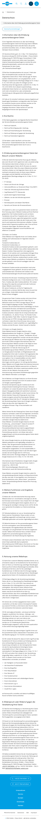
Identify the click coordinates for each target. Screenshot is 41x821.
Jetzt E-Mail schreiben (22, 784)
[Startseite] (3, 12)
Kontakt (20, 798)
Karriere (20, 805)
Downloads (20, 802)
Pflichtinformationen (9, 812)
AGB (27, 812)
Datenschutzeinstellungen (12, 29)
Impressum (34, 812)
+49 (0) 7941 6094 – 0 (9, 766)
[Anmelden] (25, 3)
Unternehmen (20, 790)
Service (20, 794)
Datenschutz (20, 812)
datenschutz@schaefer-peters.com (16, 768)
